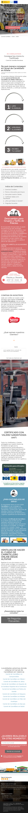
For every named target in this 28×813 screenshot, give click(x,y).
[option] (14, 320)
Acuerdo (19, 756)
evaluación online (7, 251)
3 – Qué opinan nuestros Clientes (12, 194)
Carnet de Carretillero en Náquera (14, 694)
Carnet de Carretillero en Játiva (14, 681)
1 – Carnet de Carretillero (10, 189)
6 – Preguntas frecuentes (10, 203)
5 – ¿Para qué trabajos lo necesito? (13, 201)
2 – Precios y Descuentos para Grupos (14, 192)
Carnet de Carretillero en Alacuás (14, 704)
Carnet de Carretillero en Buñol (14, 706)
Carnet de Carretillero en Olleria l (14, 679)
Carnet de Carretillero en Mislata (14, 696)
